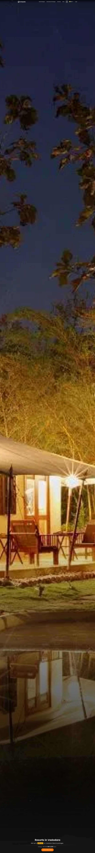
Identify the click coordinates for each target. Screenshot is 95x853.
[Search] (67, 2)
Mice (63, 1)
